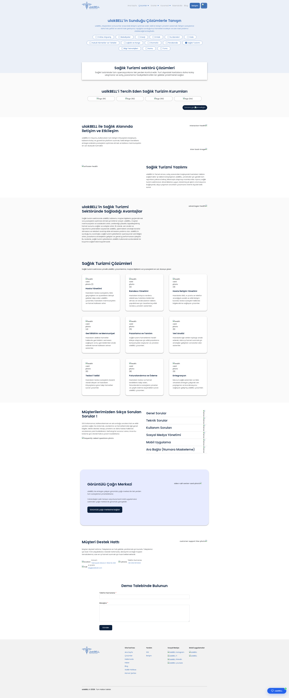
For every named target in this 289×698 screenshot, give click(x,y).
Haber (127, 663)
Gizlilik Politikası (130, 670)
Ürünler (154, 5)
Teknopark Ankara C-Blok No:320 (103, 563)
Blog (186, 5)
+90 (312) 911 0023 (134, 563)
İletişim (195, 5)
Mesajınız (103, 603)
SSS (147, 652)
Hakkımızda (129, 659)
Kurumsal (165, 5)
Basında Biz (177, 5)
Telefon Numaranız (108, 593)
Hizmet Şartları (130, 673)
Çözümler (143, 5)
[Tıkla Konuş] (204, 5)
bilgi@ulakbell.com (95, 568)
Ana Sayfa (132, 5)
